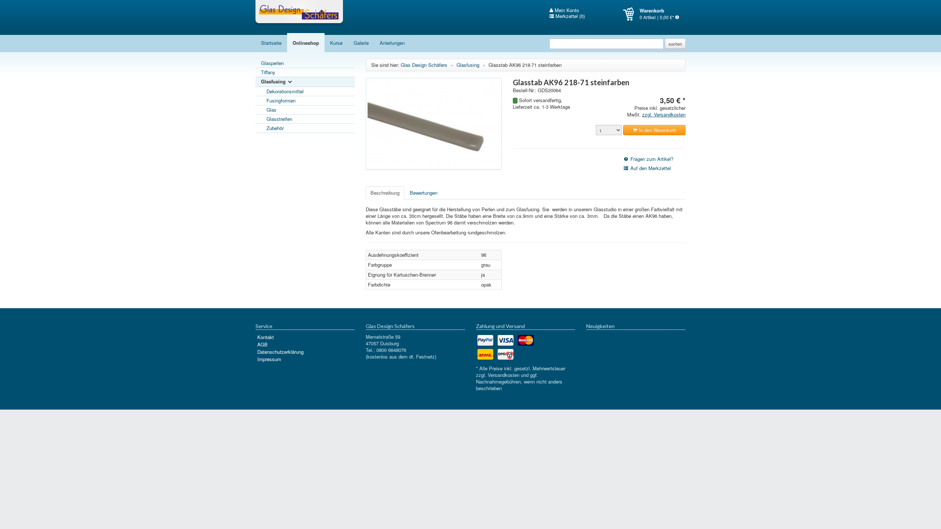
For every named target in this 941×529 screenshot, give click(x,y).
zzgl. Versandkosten (664, 114)
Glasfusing (274, 81)
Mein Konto (566, 10)
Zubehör (275, 128)
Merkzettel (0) (569, 16)
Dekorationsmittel (285, 91)
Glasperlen (272, 63)
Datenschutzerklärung (280, 351)
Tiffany (268, 72)
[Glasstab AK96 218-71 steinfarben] (434, 124)
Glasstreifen (279, 118)
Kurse (336, 42)
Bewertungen (423, 192)
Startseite (271, 42)
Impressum (269, 359)
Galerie (361, 42)
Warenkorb (631, 14)
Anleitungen (392, 42)
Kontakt (265, 337)
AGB (262, 344)
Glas (271, 109)
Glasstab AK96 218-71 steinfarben (525, 64)
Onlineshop (306, 42)
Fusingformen (281, 100)
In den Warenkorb (656, 129)
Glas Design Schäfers (299, 13)
